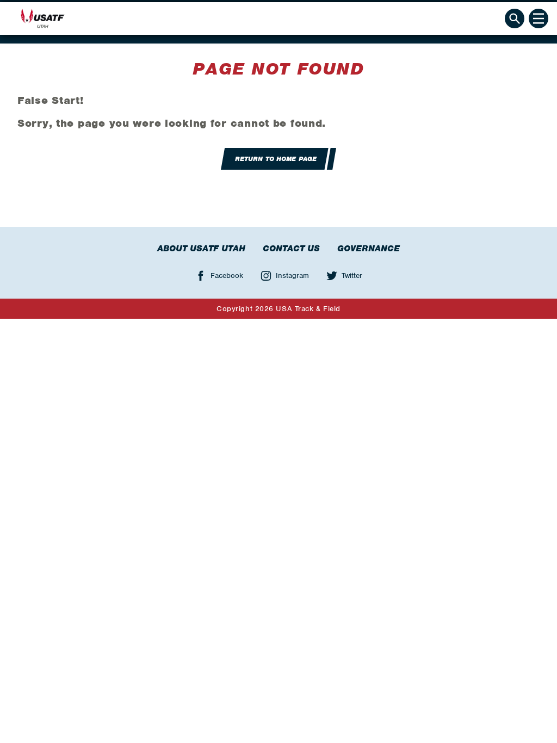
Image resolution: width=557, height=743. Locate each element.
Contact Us (291, 248)
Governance (368, 248)
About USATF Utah (201, 248)
